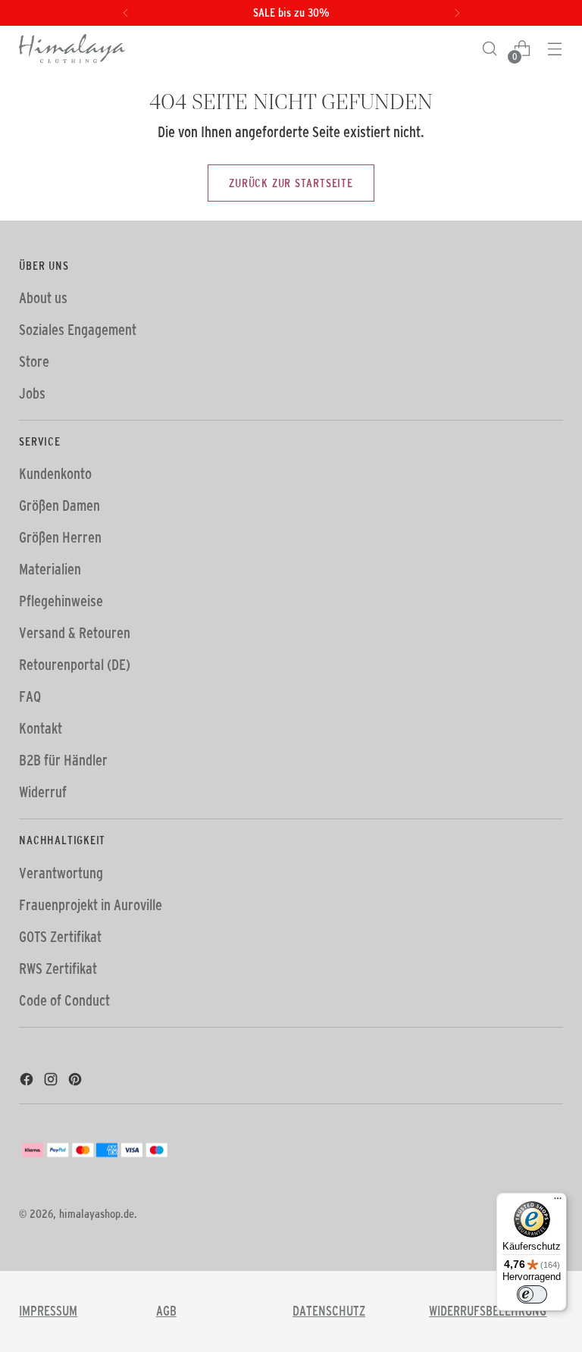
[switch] (532, 1294)
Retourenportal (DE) (74, 664)
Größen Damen (59, 505)
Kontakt (40, 728)
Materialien (50, 569)
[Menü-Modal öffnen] (555, 48)
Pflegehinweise (61, 601)
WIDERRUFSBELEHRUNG (487, 1311)
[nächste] (457, 13)
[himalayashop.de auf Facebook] (28, 1081)
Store (34, 361)
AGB (166, 1311)
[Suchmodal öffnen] (489, 48)
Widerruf (43, 792)
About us (43, 297)
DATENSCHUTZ (329, 1311)
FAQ (30, 696)
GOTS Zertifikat (60, 936)
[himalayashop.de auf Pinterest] (76, 1081)
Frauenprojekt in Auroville (90, 905)
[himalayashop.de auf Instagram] (52, 1081)
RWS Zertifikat (58, 968)
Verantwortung (61, 873)
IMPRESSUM (48, 1311)
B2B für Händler (63, 760)
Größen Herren (60, 537)
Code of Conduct (64, 1000)
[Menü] (558, 1202)
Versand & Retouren (74, 632)
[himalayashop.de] (72, 48)
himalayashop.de (96, 1213)
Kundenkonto (55, 473)
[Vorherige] (125, 13)
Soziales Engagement (77, 329)
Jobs (32, 393)
